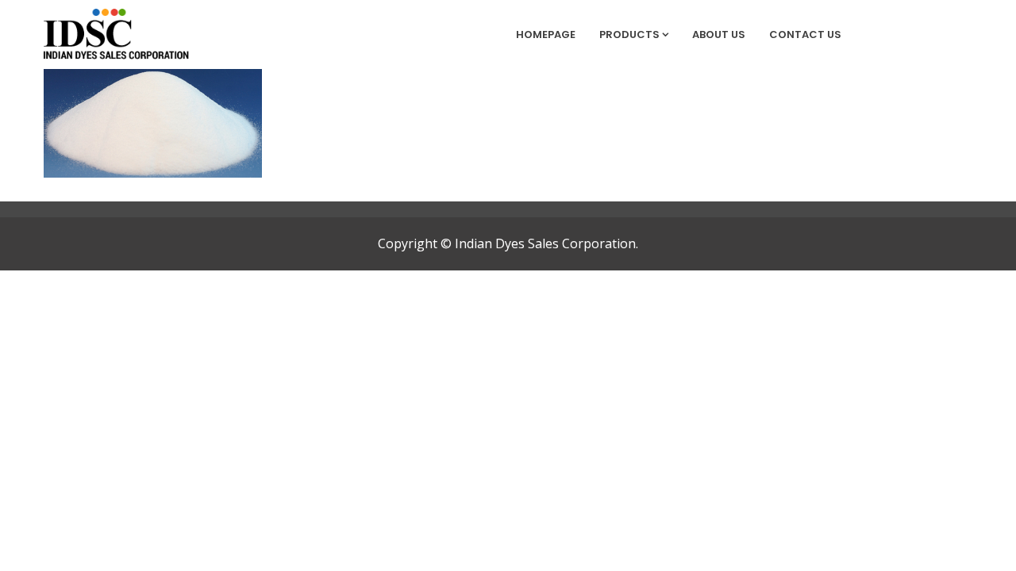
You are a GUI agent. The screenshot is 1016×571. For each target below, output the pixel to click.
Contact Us (805, 34)
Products (629, 34)
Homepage (545, 34)
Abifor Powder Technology (135, 142)
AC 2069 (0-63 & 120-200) (142, 86)
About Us (718, 34)
